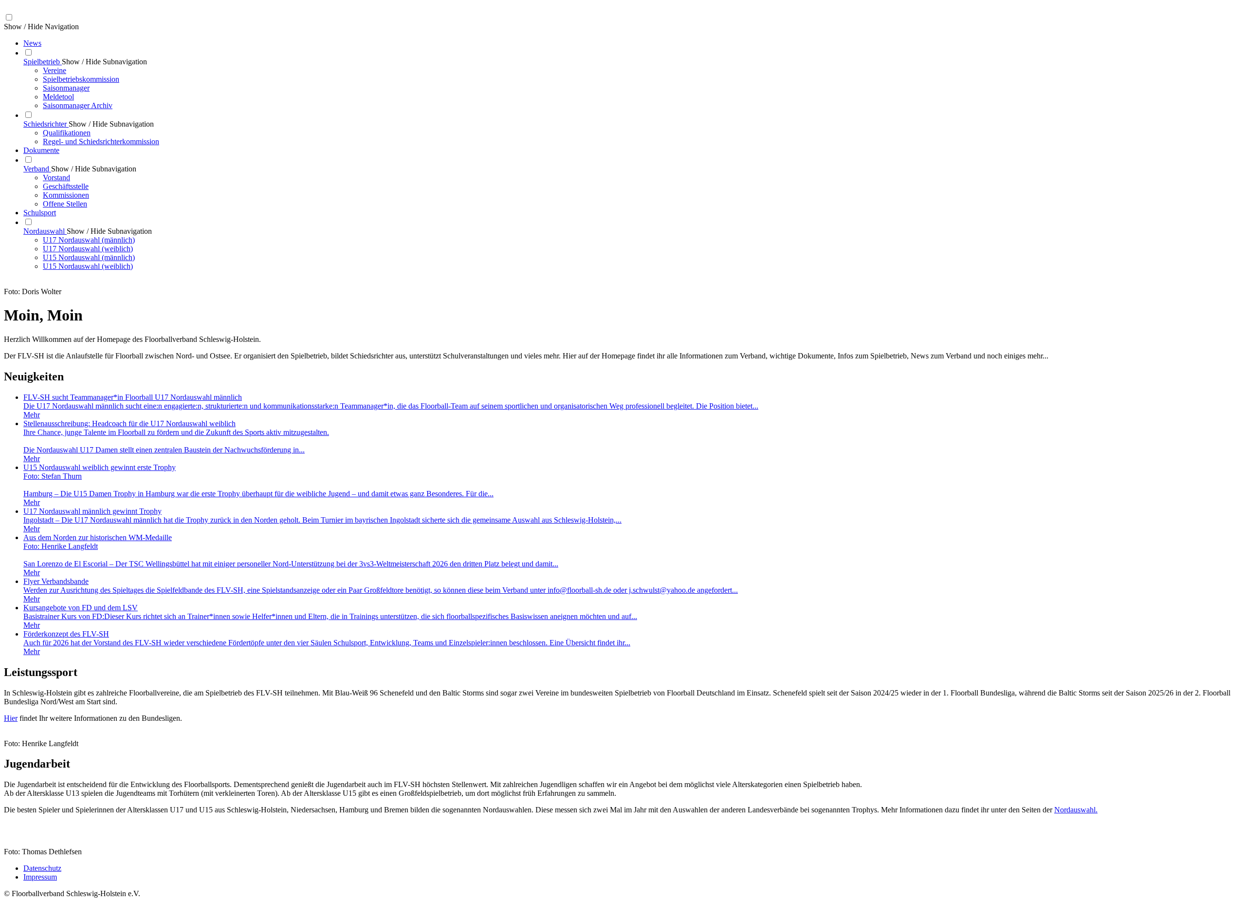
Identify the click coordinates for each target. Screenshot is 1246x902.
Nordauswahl (45, 231)
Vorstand (56, 177)
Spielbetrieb (42, 61)
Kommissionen (66, 195)
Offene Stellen (65, 204)
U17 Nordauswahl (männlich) (89, 240)
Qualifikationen (67, 133)
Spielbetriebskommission (81, 79)
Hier (11, 718)
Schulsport (39, 212)
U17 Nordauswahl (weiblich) (88, 248)
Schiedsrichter (46, 124)
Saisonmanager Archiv (77, 105)
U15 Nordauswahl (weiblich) (88, 266)
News (32, 43)
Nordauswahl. (1076, 810)
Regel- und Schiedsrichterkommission (101, 141)
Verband (37, 169)
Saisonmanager (66, 88)
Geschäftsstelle (66, 186)
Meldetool (58, 97)
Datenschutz (42, 868)
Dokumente (41, 150)
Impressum (40, 877)
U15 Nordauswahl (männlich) (89, 257)
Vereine (54, 70)
